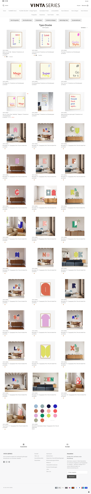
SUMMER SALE (12, 10)
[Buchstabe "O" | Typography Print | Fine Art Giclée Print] (74, 257)
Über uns (37, 456)
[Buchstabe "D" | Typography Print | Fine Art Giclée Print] (16, 164)
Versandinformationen (51, 464)
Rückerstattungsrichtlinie (52, 460)
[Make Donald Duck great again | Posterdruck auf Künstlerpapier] (74, 101)
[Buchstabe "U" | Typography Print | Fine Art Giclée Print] (74, 319)
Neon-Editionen (65, 10)
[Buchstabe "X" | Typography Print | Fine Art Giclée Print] (74, 351)
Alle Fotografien (15, 20)
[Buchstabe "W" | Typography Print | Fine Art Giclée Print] (45, 351)
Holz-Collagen (74, 10)
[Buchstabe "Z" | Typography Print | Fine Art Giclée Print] (45, 382)
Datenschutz (49, 456)
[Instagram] (5, 1)
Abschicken (72, 476)
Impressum (49, 453)
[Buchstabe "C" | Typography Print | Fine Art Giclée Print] (74, 132)
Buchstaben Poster (44, 10)
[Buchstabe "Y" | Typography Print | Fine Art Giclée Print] (16, 382)
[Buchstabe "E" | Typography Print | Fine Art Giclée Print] (45, 164)
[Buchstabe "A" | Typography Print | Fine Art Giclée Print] (16, 132)
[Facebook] (3, 1)
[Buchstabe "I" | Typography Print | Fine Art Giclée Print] (74, 195)
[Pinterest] (7, 1)
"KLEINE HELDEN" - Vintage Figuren (28, 10)
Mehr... (58, 14)
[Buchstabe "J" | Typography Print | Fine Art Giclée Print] (16, 226)
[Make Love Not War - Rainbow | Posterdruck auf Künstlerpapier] (16, 39)
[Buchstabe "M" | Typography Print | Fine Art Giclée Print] (16, 257)
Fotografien (34, 14)
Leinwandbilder (55, 10)
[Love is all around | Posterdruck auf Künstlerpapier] (45, 39)
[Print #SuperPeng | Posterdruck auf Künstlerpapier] (45, 70)
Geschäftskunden (39, 458)
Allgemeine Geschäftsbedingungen (55, 458)
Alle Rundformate (27, 20)
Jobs (47, 469)
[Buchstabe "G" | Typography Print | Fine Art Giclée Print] (16, 195)
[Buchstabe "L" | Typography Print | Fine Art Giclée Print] (74, 226)
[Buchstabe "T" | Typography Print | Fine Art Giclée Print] (45, 319)
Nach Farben (51, 14)
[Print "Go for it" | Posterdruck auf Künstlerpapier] (74, 70)
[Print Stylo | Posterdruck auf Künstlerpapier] (74, 39)
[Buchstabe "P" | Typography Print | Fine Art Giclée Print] (16, 288)
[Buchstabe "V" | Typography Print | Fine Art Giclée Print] (16, 351)
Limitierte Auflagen (51, 20)
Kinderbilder (39, 20)
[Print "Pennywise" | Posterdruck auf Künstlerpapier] (45, 101)
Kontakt (86, 1)
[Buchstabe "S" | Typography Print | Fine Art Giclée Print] (16, 319)
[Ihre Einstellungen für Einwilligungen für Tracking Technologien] (89, 492)
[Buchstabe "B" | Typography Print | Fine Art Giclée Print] (45, 132)
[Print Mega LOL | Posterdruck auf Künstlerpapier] (16, 70)
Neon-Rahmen (84, 10)
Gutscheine (42, 14)
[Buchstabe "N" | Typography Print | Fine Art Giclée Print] (45, 257)
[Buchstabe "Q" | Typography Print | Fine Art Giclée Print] (45, 288)
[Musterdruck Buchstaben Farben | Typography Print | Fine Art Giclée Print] (45, 413)
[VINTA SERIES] (45, 5)
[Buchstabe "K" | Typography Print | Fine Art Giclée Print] (45, 226)
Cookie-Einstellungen (51, 467)
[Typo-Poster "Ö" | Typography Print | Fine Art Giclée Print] (16, 413)
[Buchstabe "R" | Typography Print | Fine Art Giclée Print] (74, 288)
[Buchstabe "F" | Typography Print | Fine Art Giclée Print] (74, 164)
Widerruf (48, 462)
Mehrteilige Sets (64, 20)
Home (4, 10)
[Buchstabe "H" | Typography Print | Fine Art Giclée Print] (45, 195)
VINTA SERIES (9, 487)
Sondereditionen (76, 20)
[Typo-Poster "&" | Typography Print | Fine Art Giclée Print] (74, 382)
